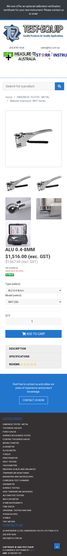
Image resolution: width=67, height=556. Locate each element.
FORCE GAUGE (9, 439)
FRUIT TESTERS (9, 469)
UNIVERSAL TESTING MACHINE (17, 517)
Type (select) (12, 290)
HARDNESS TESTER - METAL (15, 431)
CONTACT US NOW (33, 407)
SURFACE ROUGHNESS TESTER (16, 442)
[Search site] (59, 93)
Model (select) (13, 302)
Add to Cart (35, 341)
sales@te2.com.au (12, 545)
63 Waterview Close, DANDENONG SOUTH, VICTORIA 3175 (30, 538)
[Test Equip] (33, 33)
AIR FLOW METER (10, 506)
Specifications (19, 363)
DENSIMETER (8, 491)
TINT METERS (9, 528)
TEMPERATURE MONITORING (16, 480)
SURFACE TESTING (11, 495)
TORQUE (6, 461)
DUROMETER (8, 454)
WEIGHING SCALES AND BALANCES (19, 476)
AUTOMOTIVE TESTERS (13, 502)
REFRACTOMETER (11, 450)
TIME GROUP (8, 514)
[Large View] (18, 190)
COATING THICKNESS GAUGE (16, 446)
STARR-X (6, 525)
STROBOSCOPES (10, 521)
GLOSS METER (9, 457)
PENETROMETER (10, 465)
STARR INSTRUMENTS (13, 510)
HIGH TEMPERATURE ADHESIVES (18, 499)
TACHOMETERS (10, 472)
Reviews (14, 371)
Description (17, 355)
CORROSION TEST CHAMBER (16, 487)
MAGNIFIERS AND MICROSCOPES (18, 484)
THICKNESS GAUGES (12, 435)
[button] (57, 546)
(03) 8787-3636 (9, 541)
